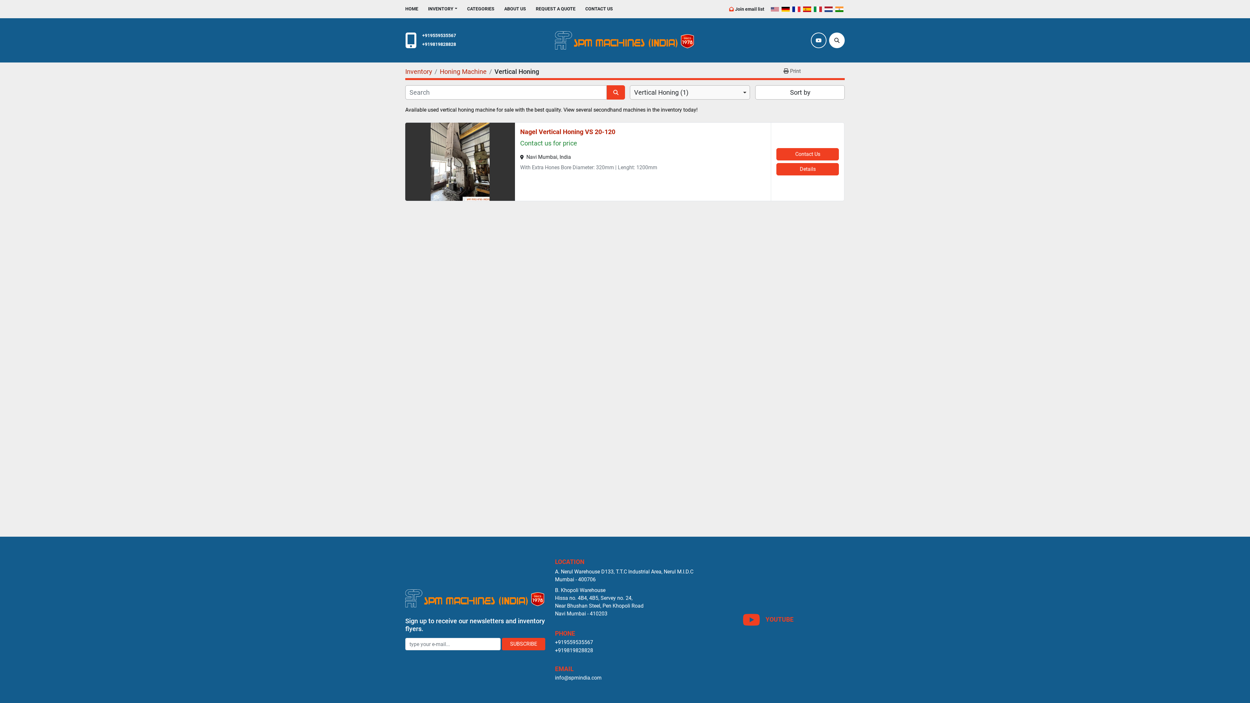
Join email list (749, 9)
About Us (515, 8)
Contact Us (599, 8)
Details (808, 169)
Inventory (440, 8)
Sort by (800, 92)
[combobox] (690, 92)
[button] (442, 9)
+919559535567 (439, 35)
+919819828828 (439, 44)
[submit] (616, 92)
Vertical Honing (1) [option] (661, 92)
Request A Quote (556, 8)
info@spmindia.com (578, 678)
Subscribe (523, 644)
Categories (480, 8)
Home (411, 8)
